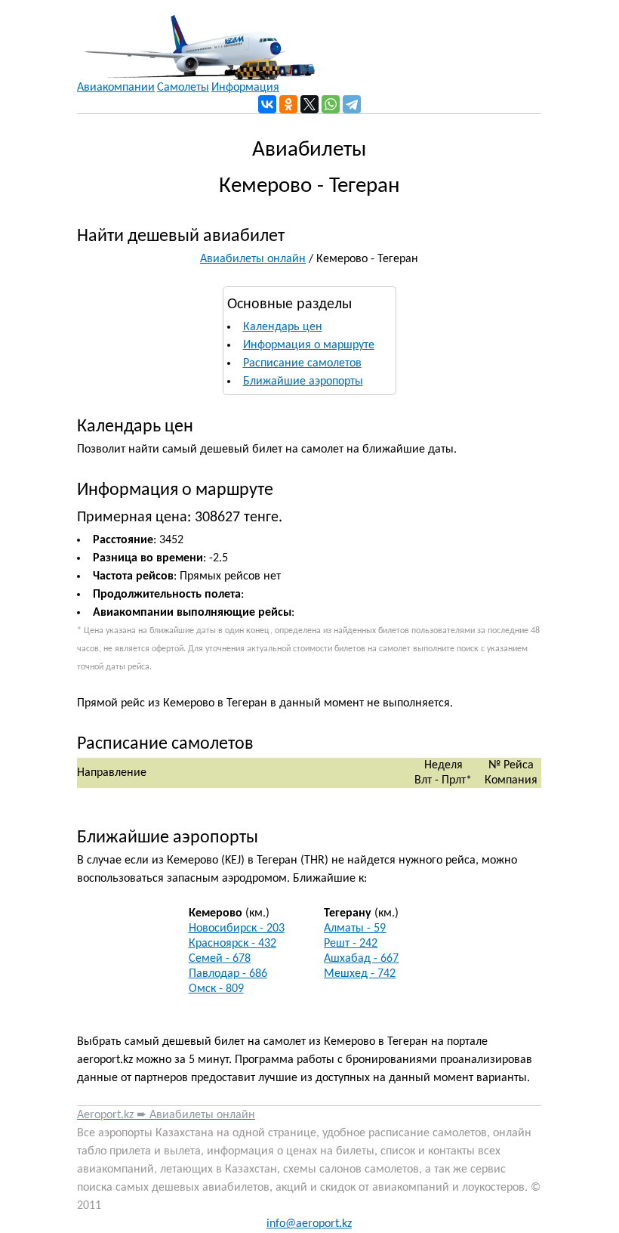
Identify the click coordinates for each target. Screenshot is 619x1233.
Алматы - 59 (355, 928)
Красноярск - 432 (232, 944)
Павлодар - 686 (228, 974)
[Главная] (196, 40)
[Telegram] (352, 104)
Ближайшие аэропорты (303, 381)
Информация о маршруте (308, 345)
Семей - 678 (220, 959)
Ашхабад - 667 (361, 959)
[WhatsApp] (331, 104)
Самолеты (183, 88)
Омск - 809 (216, 989)
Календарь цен (282, 327)
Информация (245, 88)
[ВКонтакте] (267, 104)
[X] (309, 104)
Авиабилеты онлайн (253, 259)
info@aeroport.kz (309, 1224)
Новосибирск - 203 (237, 928)
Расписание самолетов (302, 363)
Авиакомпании (116, 88)
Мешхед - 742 (360, 974)
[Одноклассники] (288, 104)
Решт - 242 (350, 944)
